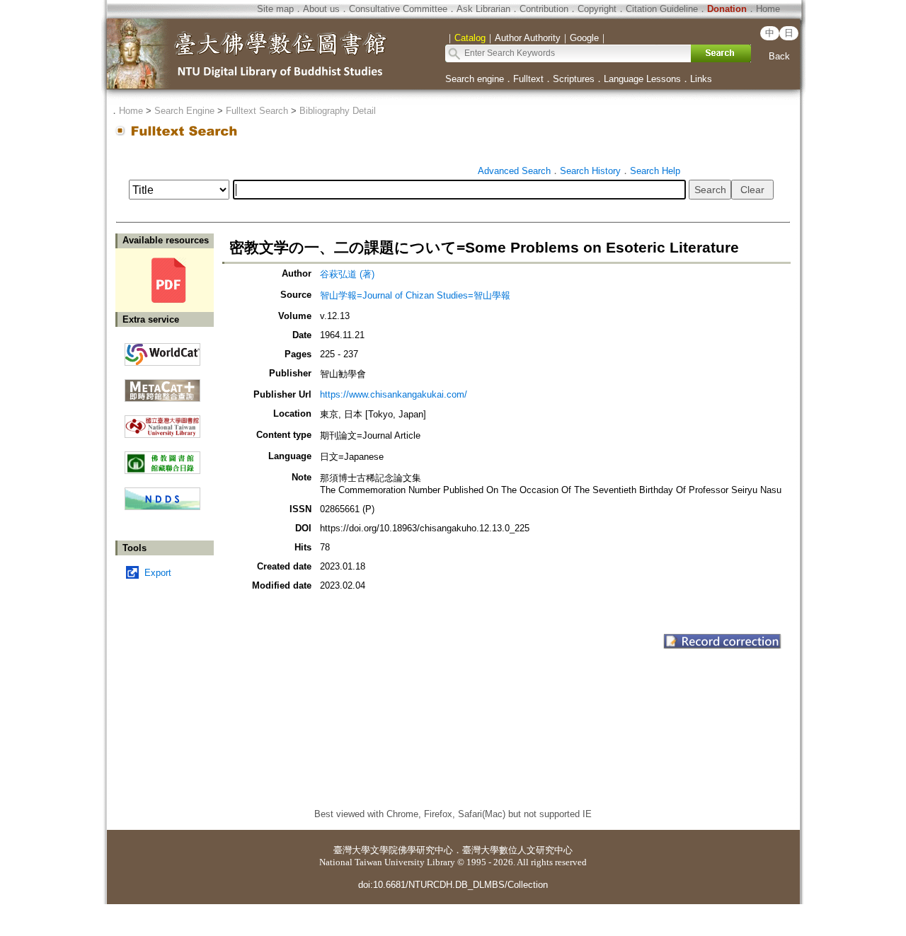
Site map (275, 9)
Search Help (655, 171)
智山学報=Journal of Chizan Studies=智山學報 (415, 295)
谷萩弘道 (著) (347, 274)
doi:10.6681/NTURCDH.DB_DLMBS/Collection (453, 884)
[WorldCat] (162, 351)
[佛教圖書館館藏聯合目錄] (162, 457)
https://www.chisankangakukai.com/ (393, 394)
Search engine (474, 79)
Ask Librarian (483, 9)
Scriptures (574, 79)
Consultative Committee (398, 9)
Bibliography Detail (337, 110)
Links (701, 79)
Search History (590, 171)
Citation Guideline (662, 9)
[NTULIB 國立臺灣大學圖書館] (162, 421)
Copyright (597, 9)
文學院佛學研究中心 (411, 850)
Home (768, 9)
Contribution (544, 9)
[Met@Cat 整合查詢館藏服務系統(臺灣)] (162, 385)
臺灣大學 (351, 850)
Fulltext (528, 79)
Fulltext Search (257, 110)
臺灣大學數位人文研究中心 (517, 850)
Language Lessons (642, 79)
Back (779, 56)
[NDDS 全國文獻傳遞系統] (162, 507)
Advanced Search (514, 171)
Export (157, 572)
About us (321, 9)
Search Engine (184, 110)
